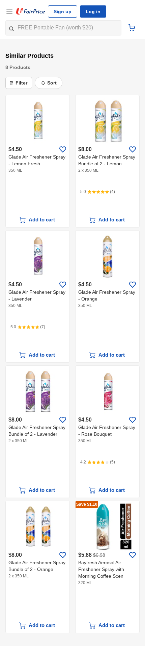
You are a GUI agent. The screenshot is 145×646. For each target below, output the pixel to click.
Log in (93, 11)
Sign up (62, 11)
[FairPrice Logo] (30, 11)
